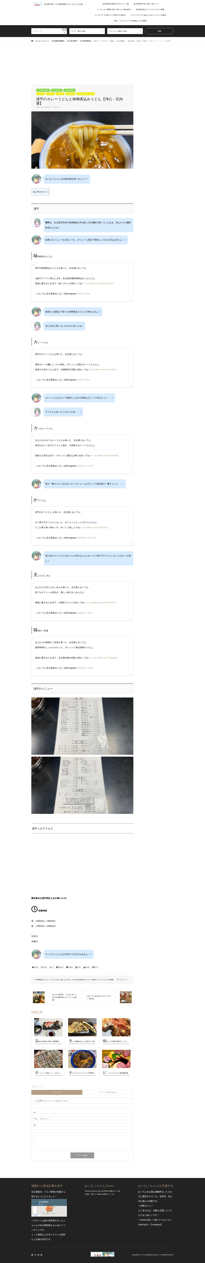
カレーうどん (103, 979)
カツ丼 (74, 979)
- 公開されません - (41, 1118)
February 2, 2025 (85, 668)
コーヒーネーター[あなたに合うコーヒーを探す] (148, 15)
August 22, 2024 (84, 613)
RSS (41, 1255)
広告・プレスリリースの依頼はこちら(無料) (130, 21)
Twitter (32, 1255)
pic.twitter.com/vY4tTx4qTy (103, 369)
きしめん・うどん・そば (85, 94)
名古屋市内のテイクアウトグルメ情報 (150, 9)
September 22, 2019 (86, 538)
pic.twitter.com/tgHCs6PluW (102, 602)
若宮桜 (51, 1220)
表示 (46, 192)
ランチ (50, 94)
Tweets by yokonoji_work (93, 1191)
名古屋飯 (111, 979)
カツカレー (87, 979)
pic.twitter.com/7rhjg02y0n (105, 658)
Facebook (35, 1255)
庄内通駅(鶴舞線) (43, 90)
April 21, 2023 (83, 293)
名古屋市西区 (56, 90)
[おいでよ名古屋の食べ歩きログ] (102, 1255)
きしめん (56, 979)
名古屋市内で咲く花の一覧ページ (146, 4)
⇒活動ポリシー (145, 1206)
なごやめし (70, 94)
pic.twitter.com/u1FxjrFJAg (95, 527)
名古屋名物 (80, 979)
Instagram (38, 1255)
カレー (40, 94)
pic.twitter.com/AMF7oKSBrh (100, 283)
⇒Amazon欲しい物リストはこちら (155, 1220)
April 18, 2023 (83, 380)
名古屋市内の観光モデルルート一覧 (115, 4)
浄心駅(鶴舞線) (69, 90)
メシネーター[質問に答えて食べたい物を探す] (114, 9)
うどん (51, 979)
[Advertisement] (102, 62)
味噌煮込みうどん (42, 979)
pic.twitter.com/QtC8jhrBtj (106, 455)
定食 (61, 979)
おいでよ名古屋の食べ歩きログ (150, 1255)
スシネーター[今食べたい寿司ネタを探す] (110, 15)
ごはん (60, 94)
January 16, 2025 (85, 466)
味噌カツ (95, 979)
